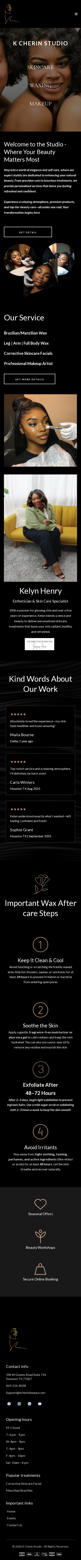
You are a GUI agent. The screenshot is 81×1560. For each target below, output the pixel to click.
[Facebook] (9, 1404)
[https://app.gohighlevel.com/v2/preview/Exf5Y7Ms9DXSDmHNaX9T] (12, 14)
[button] (75, 14)
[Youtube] (40, 1404)
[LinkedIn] (29, 1404)
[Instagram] (19, 1404)
